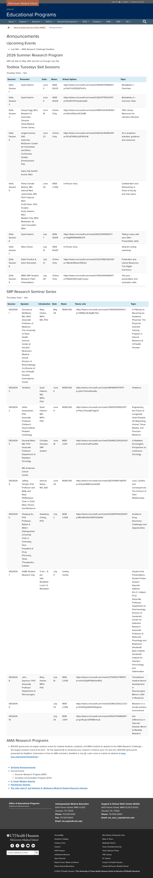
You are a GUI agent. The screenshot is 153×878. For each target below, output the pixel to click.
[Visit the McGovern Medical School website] (23, 4)
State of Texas (107, 839)
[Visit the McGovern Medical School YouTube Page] (28, 845)
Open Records (59, 858)
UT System (106, 858)
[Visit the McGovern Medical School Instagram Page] (23, 845)
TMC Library (107, 854)
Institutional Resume (62, 854)
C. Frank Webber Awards (23, 781)
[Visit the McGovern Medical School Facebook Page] (12, 845)
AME (108, 21)
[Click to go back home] (8, 27)
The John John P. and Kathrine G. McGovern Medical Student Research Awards (49, 788)
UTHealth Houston (137, 2)
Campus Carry (59, 843)
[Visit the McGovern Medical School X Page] (17, 845)
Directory (115, 2)
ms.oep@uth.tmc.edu (72, 821)
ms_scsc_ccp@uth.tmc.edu (121, 817)
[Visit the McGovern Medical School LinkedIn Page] (33, 845)
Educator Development (67, 21)
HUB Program (59, 851)
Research (36, 21)
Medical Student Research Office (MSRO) (30, 28)
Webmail (125, 2)
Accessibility (58, 835)
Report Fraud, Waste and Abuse (66, 862)
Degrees (23, 21)
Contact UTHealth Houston (112, 862)
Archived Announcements (23, 767)
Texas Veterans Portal (110, 851)
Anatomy (97, 21)
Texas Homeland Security (111, 847)
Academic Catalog (61, 839)
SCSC (85, 21)
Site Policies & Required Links (113, 835)
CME (118, 21)
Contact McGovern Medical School (115, 866)
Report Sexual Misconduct (64, 866)
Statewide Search (108, 843)
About (11, 21)
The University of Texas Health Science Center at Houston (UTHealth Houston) (108, 871)
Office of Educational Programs (24, 803)
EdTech (49, 21)
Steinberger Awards (20, 784)
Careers (57, 847)
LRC (128, 21)
